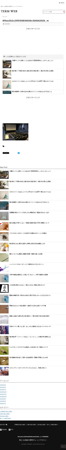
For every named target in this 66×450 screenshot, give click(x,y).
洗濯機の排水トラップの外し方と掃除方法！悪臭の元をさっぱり (29, 212)
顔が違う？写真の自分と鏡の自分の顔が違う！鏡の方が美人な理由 (32, 71)
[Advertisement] (33, 43)
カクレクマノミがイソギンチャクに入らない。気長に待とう (28, 368)
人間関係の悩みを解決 (6, 411)
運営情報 (4, 429)
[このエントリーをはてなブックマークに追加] (19, 153)
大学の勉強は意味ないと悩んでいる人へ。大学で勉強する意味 (28, 274)
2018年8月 (3, 401)
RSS (12, 429)
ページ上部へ (63, 446)
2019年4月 (3, 385)
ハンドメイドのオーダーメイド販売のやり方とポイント (26, 264)
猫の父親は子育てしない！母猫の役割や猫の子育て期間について (29, 223)
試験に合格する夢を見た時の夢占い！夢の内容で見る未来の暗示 (29, 316)
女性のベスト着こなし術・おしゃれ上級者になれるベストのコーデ (30, 326)
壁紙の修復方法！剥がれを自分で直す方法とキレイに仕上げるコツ (30, 295)
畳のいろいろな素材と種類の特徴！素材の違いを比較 (25, 254)
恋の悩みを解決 (4, 416)
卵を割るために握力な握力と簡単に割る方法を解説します (27, 243)
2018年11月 (3, 394)
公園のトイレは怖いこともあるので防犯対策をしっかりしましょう (32, 60)
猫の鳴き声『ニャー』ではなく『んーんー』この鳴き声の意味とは (30, 336)
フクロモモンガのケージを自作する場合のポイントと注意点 (28, 233)
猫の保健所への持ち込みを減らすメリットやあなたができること (32, 91)
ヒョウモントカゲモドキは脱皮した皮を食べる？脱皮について (28, 347)
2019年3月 (3, 387)
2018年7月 (3, 403)
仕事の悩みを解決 (5, 413)
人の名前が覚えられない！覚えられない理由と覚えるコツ (27, 285)
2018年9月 (3, 399)
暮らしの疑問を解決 (5, 418)
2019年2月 (3, 389)
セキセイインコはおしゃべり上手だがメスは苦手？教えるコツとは (32, 81)
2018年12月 (3, 392)
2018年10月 (3, 396)
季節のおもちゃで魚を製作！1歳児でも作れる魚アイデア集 (27, 305)
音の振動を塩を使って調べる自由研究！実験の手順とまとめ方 (28, 357)
